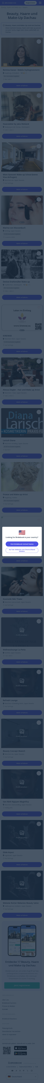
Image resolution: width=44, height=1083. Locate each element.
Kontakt (5, 1009)
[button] (22, 985)
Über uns (5, 1000)
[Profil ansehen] (22, 52)
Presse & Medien (8, 1006)
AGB (36, 1066)
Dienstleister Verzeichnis (11, 1031)
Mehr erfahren (22, 86)
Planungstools (7, 1028)
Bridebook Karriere (9, 1003)
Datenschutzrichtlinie (25, 1066)
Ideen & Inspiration (9, 1034)
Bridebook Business (9, 1019)
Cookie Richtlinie (11, 1066)
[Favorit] (39, 41)
